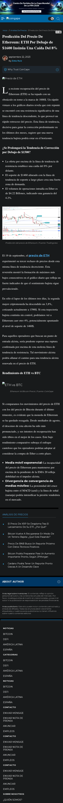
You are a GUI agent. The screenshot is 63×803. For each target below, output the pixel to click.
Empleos (9, 731)
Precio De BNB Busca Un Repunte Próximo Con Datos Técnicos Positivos (31, 545)
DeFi (6, 639)
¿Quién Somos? (12, 799)
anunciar (9, 726)
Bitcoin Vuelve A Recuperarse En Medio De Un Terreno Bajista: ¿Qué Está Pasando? (31, 535)
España (7, 649)
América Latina (13, 644)
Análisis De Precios (18, 30)
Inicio (5, 30)
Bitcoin (8, 634)
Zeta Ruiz (17, 61)
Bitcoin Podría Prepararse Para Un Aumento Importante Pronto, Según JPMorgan (31, 555)
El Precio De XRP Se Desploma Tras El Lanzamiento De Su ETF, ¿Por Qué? (28, 525)
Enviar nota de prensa (13, 719)
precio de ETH (39, 255)
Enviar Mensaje (13, 713)
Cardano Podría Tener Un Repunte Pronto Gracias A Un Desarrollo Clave (30, 565)
